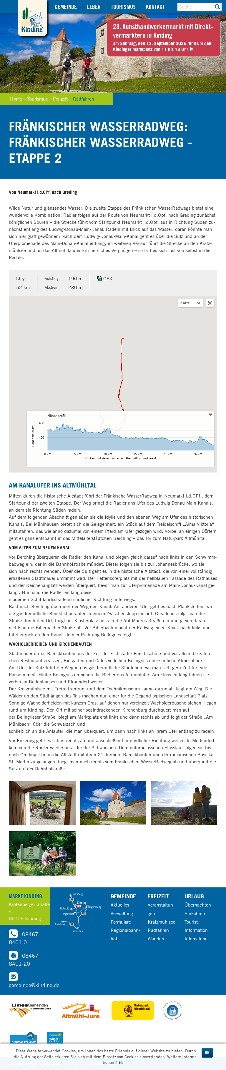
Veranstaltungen (161, 909)
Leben (94, 6)
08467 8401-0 (23, 938)
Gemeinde (66, 6)
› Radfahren (82, 99)
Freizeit (158, 896)
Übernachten (198, 905)
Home (16, 99)
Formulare (121, 922)
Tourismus (123, 6)
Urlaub (194, 896)
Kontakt (155, 6)
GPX (107, 278)
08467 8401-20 (23, 959)
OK (207, 1052)
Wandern (157, 939)
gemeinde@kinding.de (34, 985)
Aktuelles (120, 905)
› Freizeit (59, 99)
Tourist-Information (196, 926)
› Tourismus (36, 99)
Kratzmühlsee (161, 922)
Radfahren (158, 930)
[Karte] (78, 912)
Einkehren (195, 913)
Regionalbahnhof (125, 934)
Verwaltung (122, 913)
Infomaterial (197, 939)
